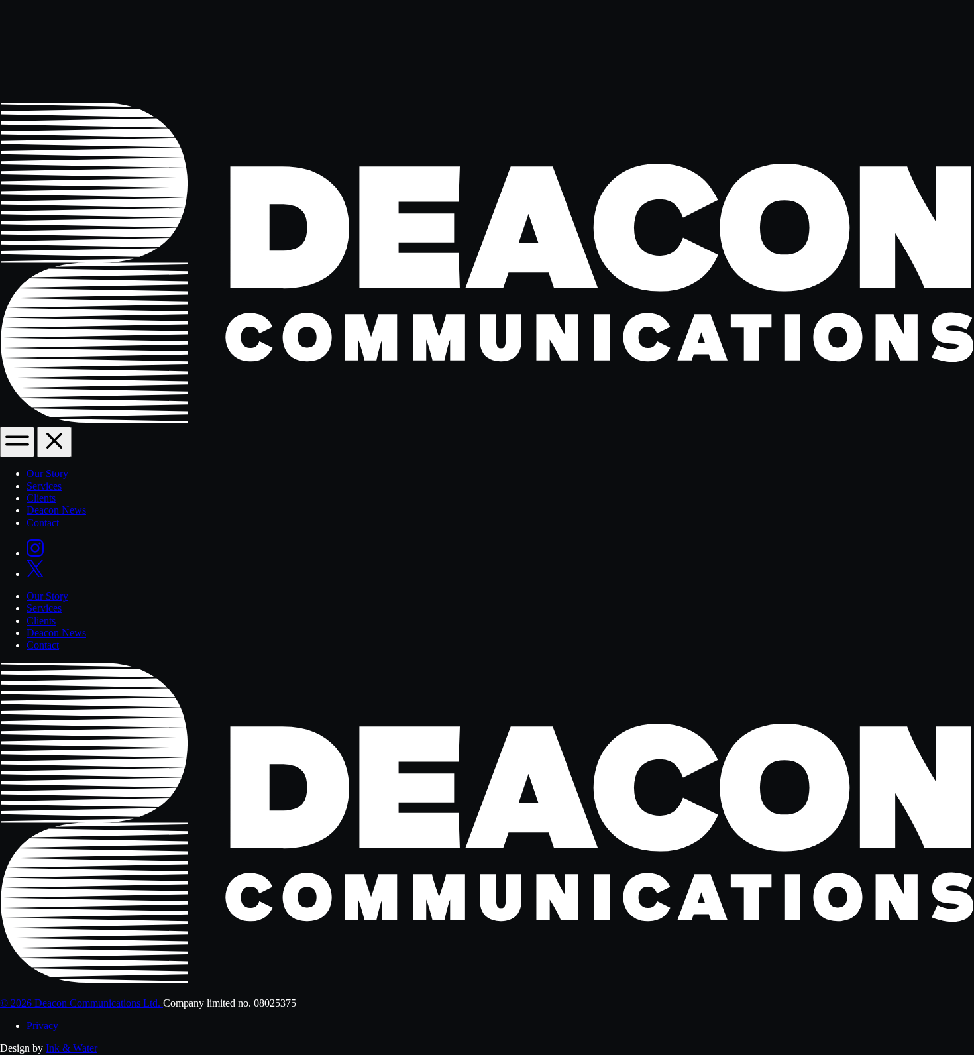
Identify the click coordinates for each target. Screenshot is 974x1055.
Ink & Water (71, 1048)
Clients (41, 498)
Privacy (42, 1025)
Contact (43, 522)
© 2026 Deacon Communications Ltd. (81, 1003)
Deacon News (56, 510)
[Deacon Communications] (487, 420)
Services (44, 486)
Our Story (47, 473)
